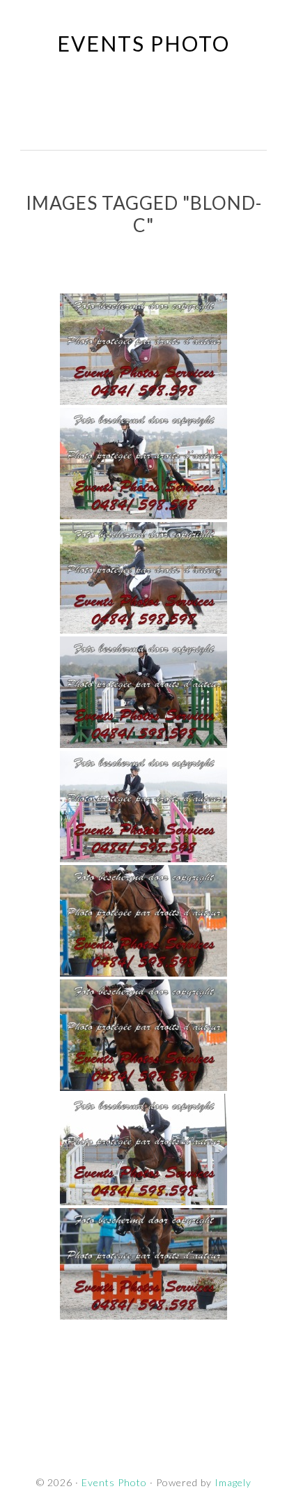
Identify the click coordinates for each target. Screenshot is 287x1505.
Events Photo (143, 43)
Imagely (233, 1482)
